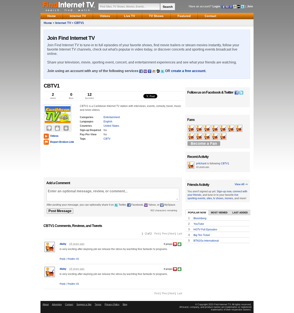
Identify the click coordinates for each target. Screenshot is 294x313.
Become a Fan (204, 143)
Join (250, 6)
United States (111, 125)
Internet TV (63, 23)
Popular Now (197, 212)
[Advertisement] (57, 160)
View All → (241, 184)
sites (209, 198)
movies (229, 198)
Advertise (57, 304)
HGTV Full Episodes (205, 229)
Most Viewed (219, 212)
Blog (125, 304)
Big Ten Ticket (201, 235)
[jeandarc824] (223, 136)
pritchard (201, 163)
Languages (86, 121)
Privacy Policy (112, 304)
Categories (86, 117)
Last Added (240, 212)
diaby (63, 243)
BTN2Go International (206, 240)
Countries (86, 125)
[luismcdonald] (199, 136)
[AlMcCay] (191, 136)
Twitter (228, 92)
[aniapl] (231, 128)
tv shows (218, 198)
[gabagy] (223, 128)
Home (48, 23)
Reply (63, 258)
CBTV (107, 138)
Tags (83, 138)
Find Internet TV (69, 6)
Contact (69, 304)
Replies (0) (73, 258)
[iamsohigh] (215, 136)
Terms (98, 304)
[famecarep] (199, 128)
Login (216, 6)
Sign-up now (224, 191)
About (46, 304)
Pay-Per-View (88, 134)
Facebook (213, 92)
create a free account (188, 71)
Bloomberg (199, 218)
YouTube (198, 223)
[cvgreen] (215, 128)
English (108, 121)
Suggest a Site (83, 304)
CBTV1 (79, 23)
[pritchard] (191, 128)
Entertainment (112, 117)
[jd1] (207, 136)
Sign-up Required (90, 130)
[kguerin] (207, 128)
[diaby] (239, 128)
